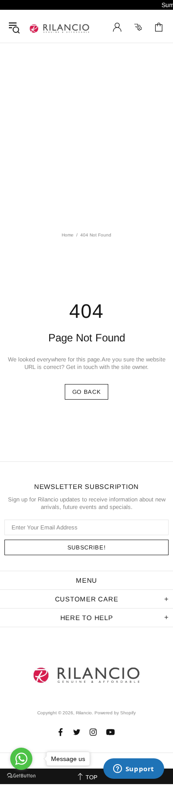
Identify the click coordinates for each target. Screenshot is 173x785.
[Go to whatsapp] (21, 759)
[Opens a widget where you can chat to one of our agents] (133, 769)
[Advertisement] (86, 134)
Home (68, 234)
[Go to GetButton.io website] (21, 776)
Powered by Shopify (115, 712)
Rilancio (59, 27)
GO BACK (86, 391)
